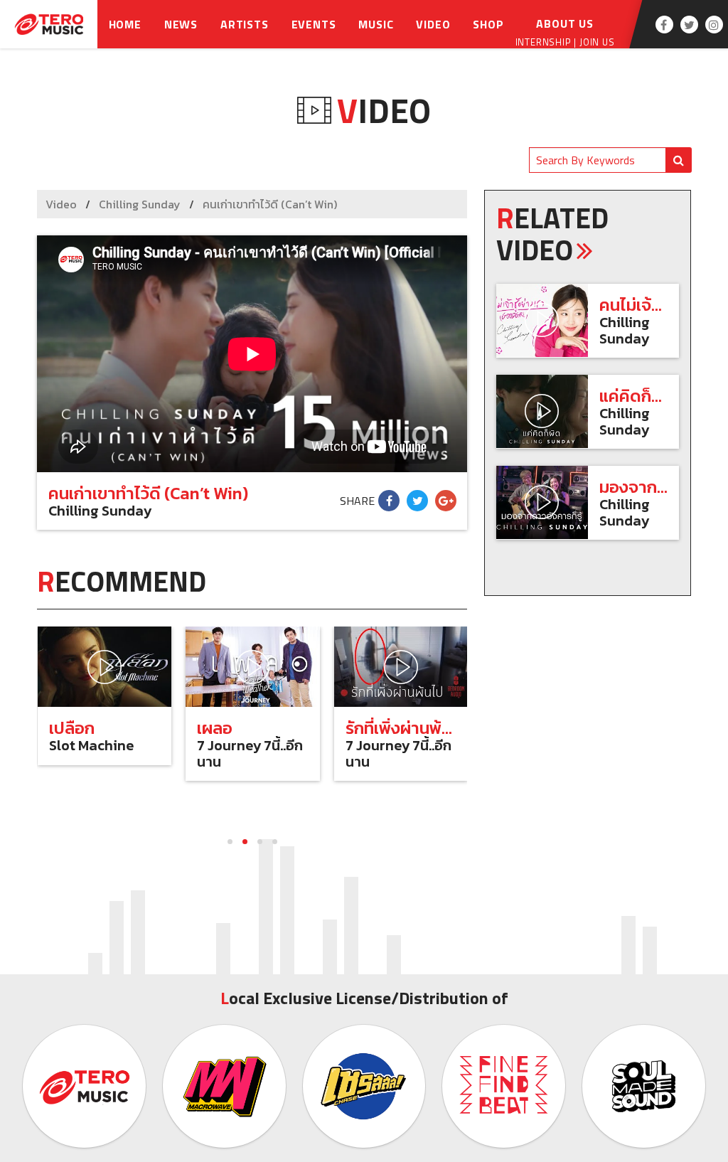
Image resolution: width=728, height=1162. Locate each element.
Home (125, 24)
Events (313, 24)
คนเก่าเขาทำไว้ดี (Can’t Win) (270, 204)
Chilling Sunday (140, 204)
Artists (244, 24)
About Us (564, 23)
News (181, 24)
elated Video (552, 234)
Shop (488, 24)
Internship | (547, 42)
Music (375, 24)
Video (433, 24)
